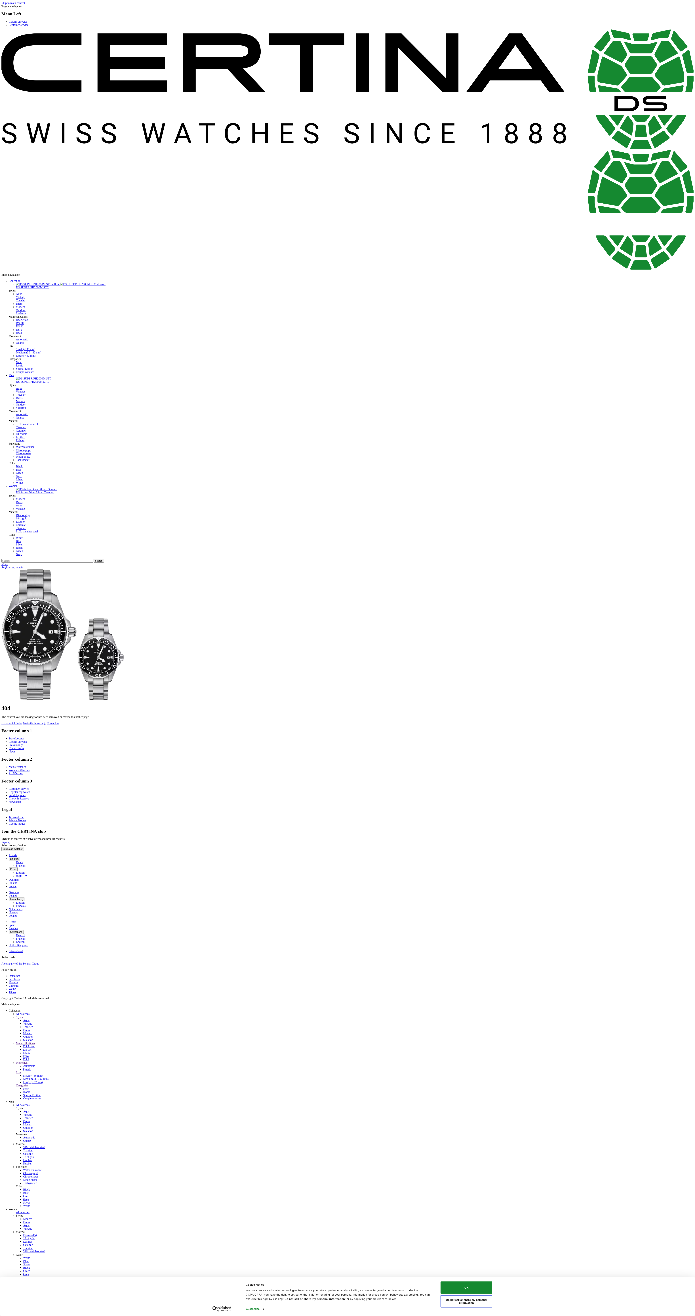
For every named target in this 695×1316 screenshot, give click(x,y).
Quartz (20, 342)
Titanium (21, 427)
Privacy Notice (17, 820)
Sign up (5, 842)
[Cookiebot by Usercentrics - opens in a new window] (222, 1309)
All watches (23, 1013)
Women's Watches (19, 770)
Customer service (18, 24)
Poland (13, 915)
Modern (20, 306)
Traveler (20, 300)
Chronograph (23, 450)
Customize (253, 1308)
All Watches (16, 773)
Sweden (13, 928)
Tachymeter (22, 459)
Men (11, 375)
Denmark (14, 879)
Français (21, 865)
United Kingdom (18, 945)
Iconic (19, 365)
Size (18, 1072)
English (20, 872)
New (19, 362)
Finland (13, 882)
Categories (22, 1085)
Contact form (16, 748)
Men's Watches (17, 766)
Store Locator (16, 738)
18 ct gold (21, 433)
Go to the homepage (34, 723)
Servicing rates (17, 795)
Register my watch (19, 792)
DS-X (19, 326)
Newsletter (15, 801)
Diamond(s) (23, 515)
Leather (20, 437)
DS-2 (19, 329)
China (13, 869)
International (16, 951)
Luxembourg (16, 899)
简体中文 (22, 876)
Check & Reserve (19, 798)
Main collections (25, 1043)
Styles (19, 1017)
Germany (14, 892)
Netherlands (15, 909)
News (12, 751)
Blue (18, 469)
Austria (13, 855)
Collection (14, 280)
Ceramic (21, 430)
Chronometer (23, 453)
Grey (19, 476)
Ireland (13, 895)
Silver (19, 479)
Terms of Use (16, 817)
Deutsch (20, 935)
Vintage (20, 297)
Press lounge (16, 744)
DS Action (22, 319)
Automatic (22, 339)
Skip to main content (13, 3)
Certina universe (18, 21)
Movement (22, 1062)
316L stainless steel (27, 424)
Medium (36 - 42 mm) (28, 352)
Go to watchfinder (11, 723)
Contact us (53, 723)
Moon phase (23, 456)
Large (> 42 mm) (25, 355)
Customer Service (19, 788)
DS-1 (19, 332)
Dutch (19, 862)
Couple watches (25, 372)
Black (19, 466)
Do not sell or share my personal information (466, 1301)
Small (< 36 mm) (25, 349)
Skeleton (21, 313)
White (19, 482)
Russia (12, 921)
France (12, 886)
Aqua (19, 293)
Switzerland (16, 932)
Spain (12, 925)
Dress (19, 303)
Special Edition (24, 368)
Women (13, 485)
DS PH (20, 323)
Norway (13, 912)
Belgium (14, 859)
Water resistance (25, 446)
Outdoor (21, 310)
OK (466, 1287)
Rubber (20, 440)
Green (19, 472)
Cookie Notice (17, 823)
